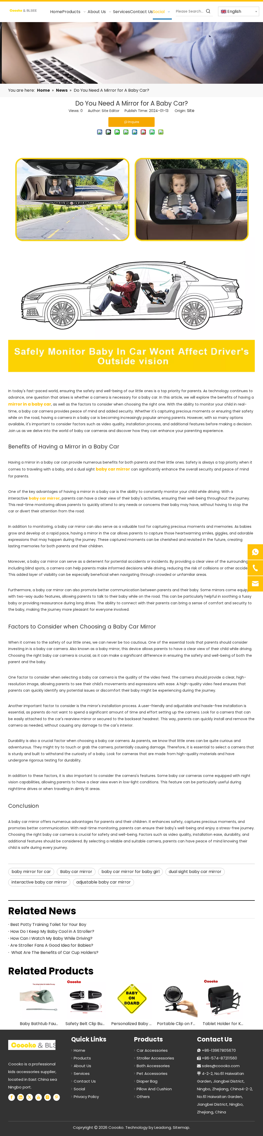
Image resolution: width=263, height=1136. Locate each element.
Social (79, 1089)
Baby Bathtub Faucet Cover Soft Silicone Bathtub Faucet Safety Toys (40, 1024)
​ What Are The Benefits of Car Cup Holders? (54, 952)
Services (82, 1073)
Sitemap (181, 1127)
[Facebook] (11, 1097)
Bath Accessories (153, 1065)
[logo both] (38, 1045)
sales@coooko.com (221, 1065)
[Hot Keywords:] (208, 11)
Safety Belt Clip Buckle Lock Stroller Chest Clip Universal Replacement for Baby (85, 1024)
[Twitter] (29, 1097)
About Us (82, 1065)
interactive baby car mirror (39, 882)
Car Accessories (152, 1050)
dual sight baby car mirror (195, 872)
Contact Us (85, 1081)
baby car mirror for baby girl (130, 872)
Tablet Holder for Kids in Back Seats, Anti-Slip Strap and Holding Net (223, 1024)
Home (79, 1050)
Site (190, 111)
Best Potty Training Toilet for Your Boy (48, 924)
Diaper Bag (147, 1081)
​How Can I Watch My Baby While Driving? (51, 938)
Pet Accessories (152, 1073)
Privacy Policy (86, 1096)
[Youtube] (38, 1097)
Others (143, 1096)
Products (82, 1058)
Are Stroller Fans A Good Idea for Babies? (51, 945)
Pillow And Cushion (154, 1089)
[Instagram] (47, 1097)
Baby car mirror (76, 872)
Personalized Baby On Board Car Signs (131, 1024)
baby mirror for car (31, 872)
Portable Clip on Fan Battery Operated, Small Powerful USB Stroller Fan (177, 1024)
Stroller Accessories (155, 1058)
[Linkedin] (20, 1097)
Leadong (162, 1127)
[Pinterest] (56, 1097)
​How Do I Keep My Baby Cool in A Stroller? (52, 931)
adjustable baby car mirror (103, 882)
